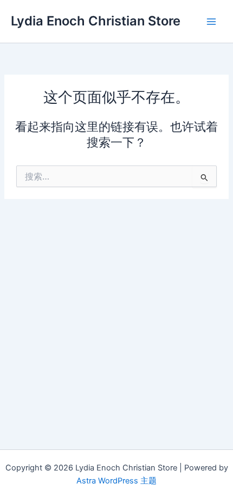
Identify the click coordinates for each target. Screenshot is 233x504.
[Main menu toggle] (211, 21)
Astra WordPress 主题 (116, 481)
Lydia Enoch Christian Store (95, 21)
